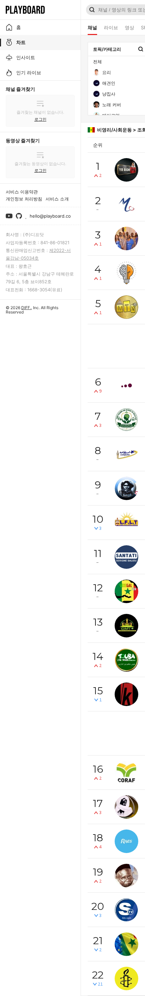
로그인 (40, 119)
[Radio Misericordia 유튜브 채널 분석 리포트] (126, 204)
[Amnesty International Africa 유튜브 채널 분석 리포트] (126, 978)
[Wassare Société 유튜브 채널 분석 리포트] (126, 385)
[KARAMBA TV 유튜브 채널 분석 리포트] (126, 694)
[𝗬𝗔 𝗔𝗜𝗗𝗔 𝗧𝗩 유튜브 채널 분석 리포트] (126, 170)
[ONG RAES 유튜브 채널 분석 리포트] (126, 841)
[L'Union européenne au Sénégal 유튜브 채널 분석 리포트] (126, 944)
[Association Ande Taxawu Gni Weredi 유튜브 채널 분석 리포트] (126, 420)
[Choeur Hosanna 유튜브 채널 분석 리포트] (126, 238)
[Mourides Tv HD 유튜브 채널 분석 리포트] (126, 307)
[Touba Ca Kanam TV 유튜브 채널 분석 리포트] (126, 660)
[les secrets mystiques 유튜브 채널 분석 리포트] (126, 875)
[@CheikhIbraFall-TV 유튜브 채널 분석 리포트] (126, 488)
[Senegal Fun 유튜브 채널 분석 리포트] (126, 591)
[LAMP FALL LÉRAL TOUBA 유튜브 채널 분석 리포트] (126, 522)
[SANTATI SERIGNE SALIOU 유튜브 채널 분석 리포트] (126, 557)
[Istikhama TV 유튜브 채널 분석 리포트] (126, 454)
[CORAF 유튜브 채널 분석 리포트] (126, 772)
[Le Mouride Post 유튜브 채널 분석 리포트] (126, 807)
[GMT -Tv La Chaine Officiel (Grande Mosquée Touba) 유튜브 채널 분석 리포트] (126, 625)
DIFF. (26, 307)
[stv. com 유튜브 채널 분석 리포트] (126, 910)
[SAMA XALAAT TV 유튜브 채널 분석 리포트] (126, 273)
